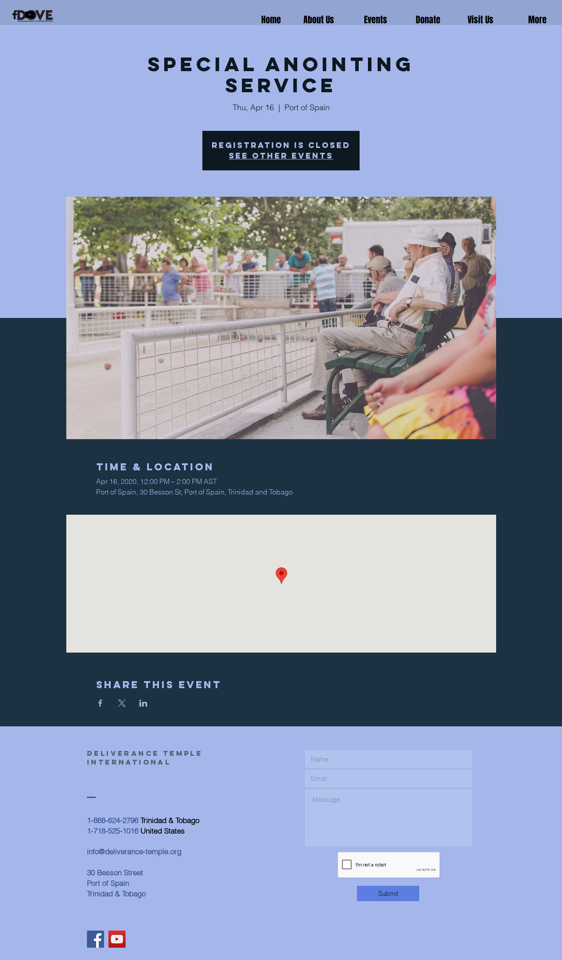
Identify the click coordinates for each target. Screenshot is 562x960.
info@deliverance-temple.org (134, 851)
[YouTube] (30, 15)
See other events (281, 156)
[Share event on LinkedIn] (143, 703)
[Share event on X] (122, 703)
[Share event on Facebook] (100, 703)
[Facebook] (15, 15)
